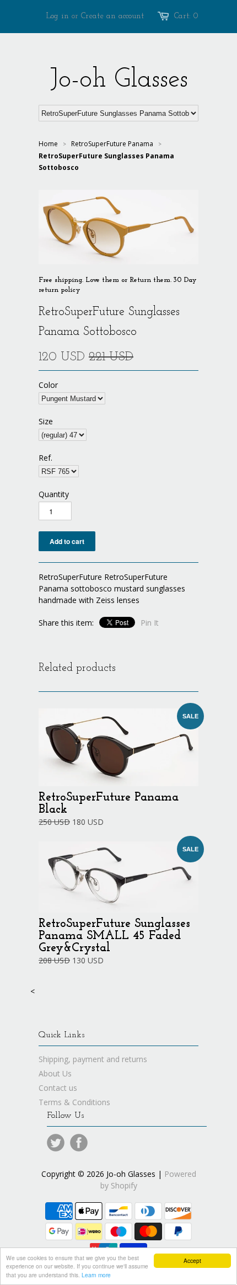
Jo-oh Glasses (119, 80)
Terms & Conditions (74, 1102)
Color (48, 385)
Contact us (58, 1088)
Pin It (150, 622)
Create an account (112, 16)
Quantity (54, 494)
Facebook (79, 1142)
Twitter (55, 1142)
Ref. (45, 457)
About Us (55, 1073)
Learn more (96, 1275)
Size (46, 421)
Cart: (186, 16)
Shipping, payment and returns (93, 1059)
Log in (57, 16)
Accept (192, 1260)
